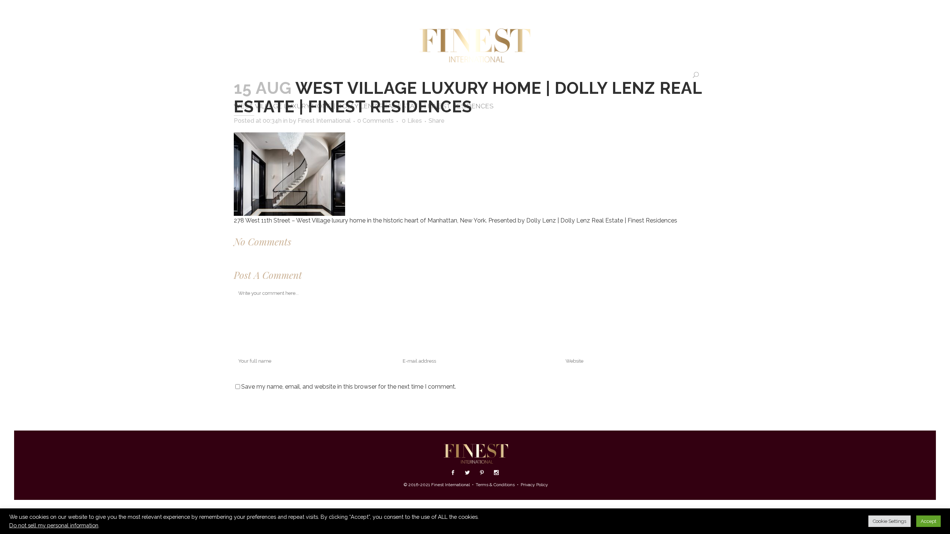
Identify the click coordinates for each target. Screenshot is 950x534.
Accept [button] (928, 521)
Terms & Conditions (495, 484)
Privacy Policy (534, 484)
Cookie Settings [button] (889, 521)
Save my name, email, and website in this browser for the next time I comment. (348, 386)
